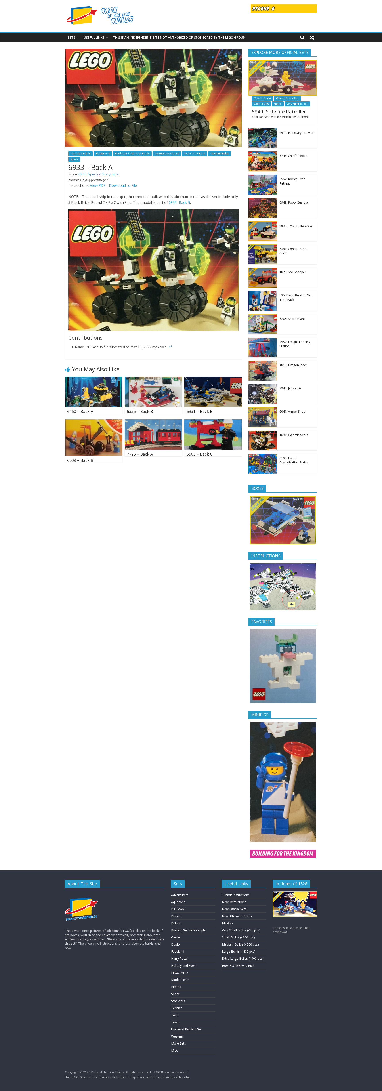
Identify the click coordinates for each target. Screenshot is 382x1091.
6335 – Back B (140, 411)
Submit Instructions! (236, 895)
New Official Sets (234, 909)
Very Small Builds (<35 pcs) (241, 930)
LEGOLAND (179, 973)
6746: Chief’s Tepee (293, 156)
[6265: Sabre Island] (262, 317)
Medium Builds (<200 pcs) (240, 944)
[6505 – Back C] (213, 422)
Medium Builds (219, 153)
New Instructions (234, 902)
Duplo (175, 944)
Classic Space (262, 98)
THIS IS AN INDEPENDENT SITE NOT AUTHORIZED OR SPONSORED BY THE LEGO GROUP (179, 37)
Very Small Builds (297, 104)
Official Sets (261, 104)
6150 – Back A (80, 411)
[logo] (81, 893)
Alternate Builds (80, 153)
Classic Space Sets (287, 98)
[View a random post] (312, 37)
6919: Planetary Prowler (296, 132)
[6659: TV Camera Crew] (262, 223)
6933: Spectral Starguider (99, 174)
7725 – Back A (140, 454)
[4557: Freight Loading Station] (262, 340)
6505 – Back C (199, 454)
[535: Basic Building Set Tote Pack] (262, 293)
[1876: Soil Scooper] (262, 270)
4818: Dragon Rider (293, 365)
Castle (175, 937)
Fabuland (177, 951)
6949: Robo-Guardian (294, 202)
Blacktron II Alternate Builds (132, 153)
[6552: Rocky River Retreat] (262, 177)
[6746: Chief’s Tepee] (262, 154)
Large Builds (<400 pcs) (238, 951)
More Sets (178, 1043)
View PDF (97, 185)
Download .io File (123, 185)
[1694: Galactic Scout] (262, 433)
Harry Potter (180, 958)
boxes (106, 935)
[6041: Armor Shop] (262, 409)
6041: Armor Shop (292, 411)
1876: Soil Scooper (292, 272)
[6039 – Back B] (93, 422)
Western (177, 1036)
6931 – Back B (200, 411)
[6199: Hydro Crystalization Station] (262, 456)
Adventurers (179, 895)
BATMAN (178, 909)
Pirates (176, 987)
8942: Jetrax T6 (290, 388)
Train (174, 1015)
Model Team (180, 980)
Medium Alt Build (194, 153)
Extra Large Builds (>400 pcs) (243, 958)
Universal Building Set (186, 1029)
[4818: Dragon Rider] (262, 363)
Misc (174, 1050)
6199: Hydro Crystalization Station (294, 460)
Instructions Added (167, 153)
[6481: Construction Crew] (262, 247)
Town (175, 1022)
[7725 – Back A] (153, 422)
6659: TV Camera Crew (295, 225)
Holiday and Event (184, 965)
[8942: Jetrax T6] (262, 386)
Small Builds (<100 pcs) (238, 937)
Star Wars (178, 1001)
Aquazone (178, 902)
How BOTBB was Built (238, 965)
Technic (176, 1008)
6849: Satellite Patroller (279, 111)
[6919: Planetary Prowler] (262, 130)
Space (74, 159)
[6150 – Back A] (93, 379)
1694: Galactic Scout (293, 435)
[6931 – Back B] (213, 379)
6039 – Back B (80, 460)
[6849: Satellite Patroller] (282, 62)
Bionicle (176, 916)
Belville (176, 923)
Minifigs (227, 923)
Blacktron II (103, 153)
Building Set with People (188, 930)
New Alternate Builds (237, 916)
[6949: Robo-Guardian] (262, 200)
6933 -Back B (179, 202)
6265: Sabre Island (292, 319)
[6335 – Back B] (153, 379)
